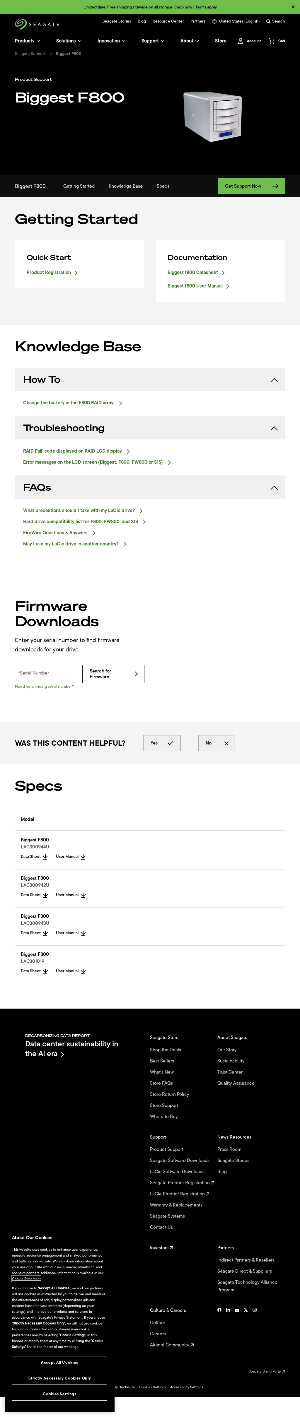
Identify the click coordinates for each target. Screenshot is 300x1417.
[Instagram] (255, 1328)
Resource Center (168, 21)
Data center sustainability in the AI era (71, 1048)
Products (25, 41)
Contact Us (162, 1227)
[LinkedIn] (228, 1328)
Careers (158, 1334)
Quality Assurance (236, 1083)
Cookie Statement (26, 1279)
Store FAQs (162, 1083)
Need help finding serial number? (44, 686)
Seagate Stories (117, 21)
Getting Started (79, 186)
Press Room (230, 1149)
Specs (163, 186)
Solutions (66, 41)
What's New (162, 1072)
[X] (246, 1328)
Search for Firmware (100, 674)
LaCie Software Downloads (178, 1171)
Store (220, 41)
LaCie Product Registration (178, 1194)
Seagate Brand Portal (265, 1371)
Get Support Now (243, 186)
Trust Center (230, 1072)
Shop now (183, 7)
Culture (158, 1323)
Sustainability (231, 1061)
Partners (197, 21)
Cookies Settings (152, 1387)
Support (150, 41)
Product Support (167, 1149)
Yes (154, 743)
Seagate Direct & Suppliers (245, 1271)
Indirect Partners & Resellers (246, 1260)
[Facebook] (219, 1328)
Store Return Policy (170, 1094)
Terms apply (206, 7)
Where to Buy (164, 1116)
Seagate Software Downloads (180, 1160)
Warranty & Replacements (177, 1205)
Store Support (164, 1105)
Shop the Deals (166, 1050)
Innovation (109, 41)
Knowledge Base (126, 186)
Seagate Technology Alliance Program (247, 1286)
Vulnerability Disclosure (116, 1387)
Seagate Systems (168, 1216)
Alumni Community (170, 1345)
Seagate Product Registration (180, 1183)
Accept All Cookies (59, 1362)
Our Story (227, 1050)
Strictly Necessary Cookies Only (59, 1378)
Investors (160, 1248)
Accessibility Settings (186, 1387)
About (186, 41)
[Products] (38, 41)
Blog (142, 21)
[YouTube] (237, 1328)
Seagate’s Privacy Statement (60, 1317)
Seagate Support (30, 54)
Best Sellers (162, 1061)
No (209, 743)
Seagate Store (165, 1037)
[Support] (162, 41)
